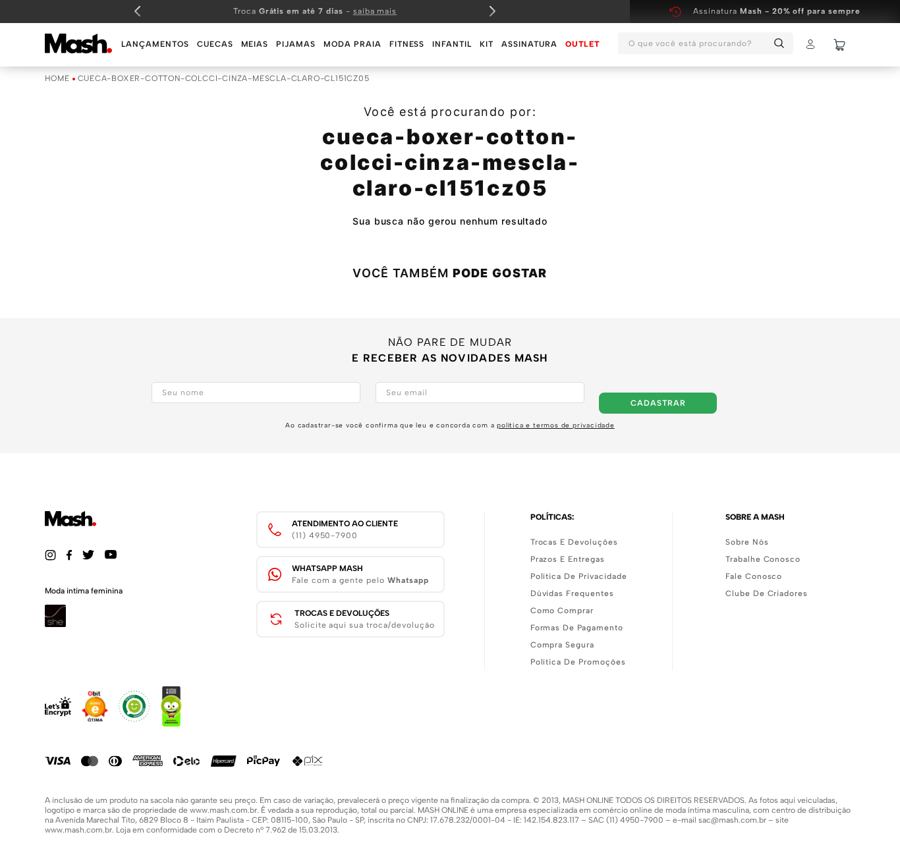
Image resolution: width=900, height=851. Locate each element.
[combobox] (705, 44)
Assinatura (776, 11)
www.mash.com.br (223, 810)
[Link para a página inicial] (57, 79)
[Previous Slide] (137, 11)
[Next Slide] (492, 11)
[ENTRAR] (812, 45)
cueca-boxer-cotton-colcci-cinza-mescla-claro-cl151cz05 (224, 78)
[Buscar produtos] (781, 43)
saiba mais (375, 11)
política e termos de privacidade (556, 425)
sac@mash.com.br (732, 820)
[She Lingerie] (55, 623)
